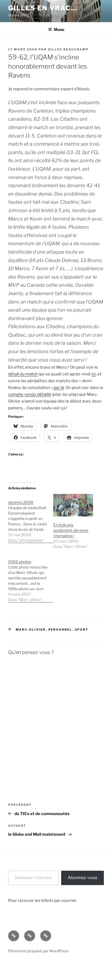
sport (82, 629)
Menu (59, 29)
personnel (60, 629)
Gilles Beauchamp (68, 49)
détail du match (23, 374)
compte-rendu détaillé (29, 394)
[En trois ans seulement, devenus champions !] (73, 505)
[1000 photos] (30, 577)
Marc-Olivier (31, 629)
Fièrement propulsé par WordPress (38, 951)
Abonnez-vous (82, 877)
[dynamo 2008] (30, 518)
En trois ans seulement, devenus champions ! (70, 530)
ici (93, 374)
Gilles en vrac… (42, 8)
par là (59, 387)
